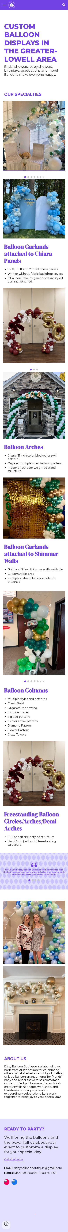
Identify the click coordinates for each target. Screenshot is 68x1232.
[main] (34, 49)
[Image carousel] (34, 139)
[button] (4, 5)
